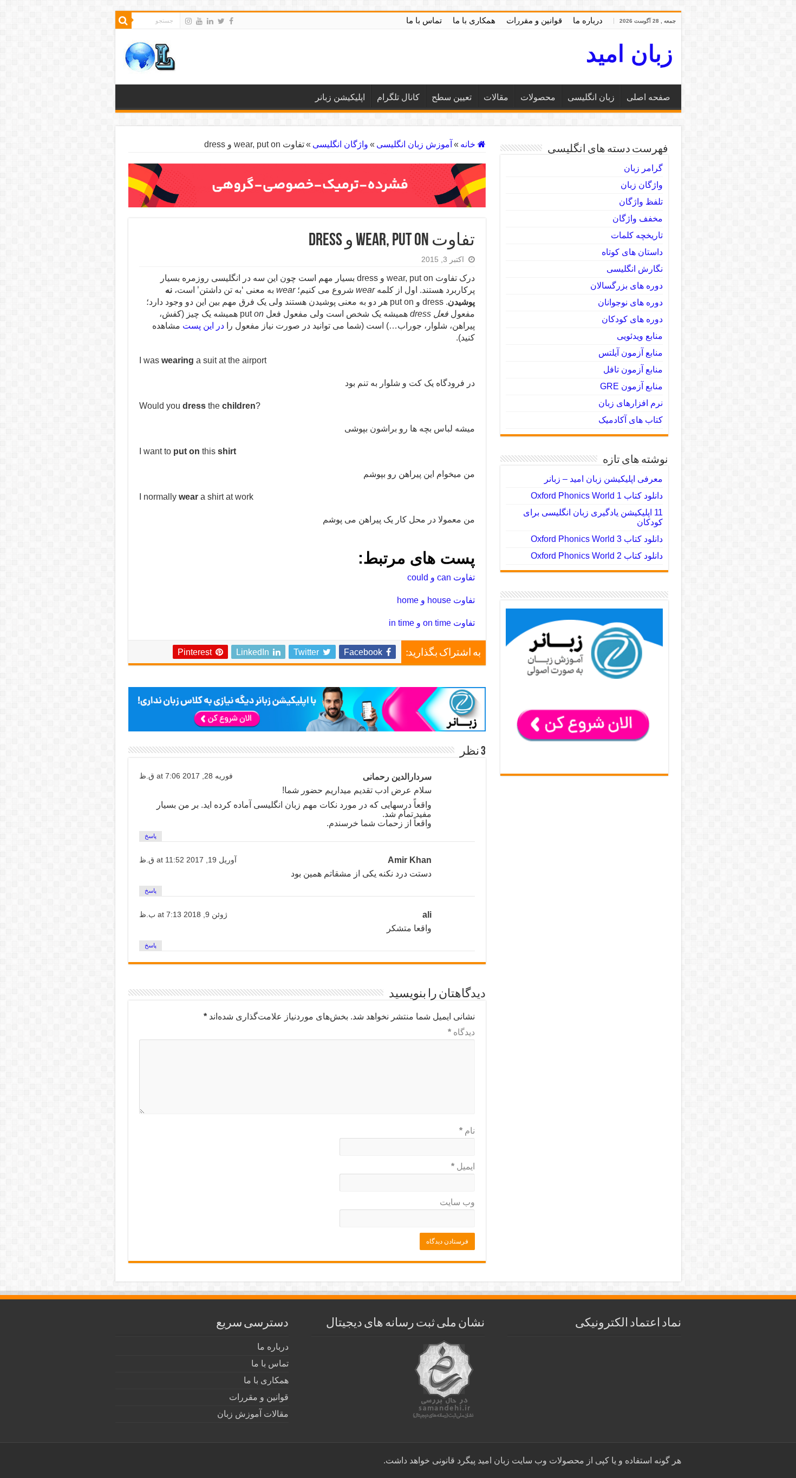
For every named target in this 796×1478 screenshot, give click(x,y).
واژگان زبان (642, 184)
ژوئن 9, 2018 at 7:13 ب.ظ (183, 915)
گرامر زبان (643, 168)
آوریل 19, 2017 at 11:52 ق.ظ (188, 860)
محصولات (538, 97)
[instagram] (188, 21)
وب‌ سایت (457, 1202)
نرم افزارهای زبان (630, 403)
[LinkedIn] (210, 21)
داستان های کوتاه (632, 252)
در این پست (203, 325)
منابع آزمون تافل (633, 369)
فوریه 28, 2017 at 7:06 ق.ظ (186, 776)
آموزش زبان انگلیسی (414, 144)
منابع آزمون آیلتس (630, 352)
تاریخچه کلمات (637, 235)
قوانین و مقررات (534, 20)
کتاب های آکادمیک (630, 419)
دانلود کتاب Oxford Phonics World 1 (597, 495)
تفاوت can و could (441, 577)
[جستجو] (123, 20)
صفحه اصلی (648, 97)
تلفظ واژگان (641, 201)
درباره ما (588, 20)
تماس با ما (424, 20)
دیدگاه (461, 1032)
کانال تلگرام (398, 97)
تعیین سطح (452, 97)
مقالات (496, 97)
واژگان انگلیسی (340, 144)
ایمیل (463, 1166)
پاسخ (150, 836)
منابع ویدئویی (640, 336)
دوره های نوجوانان (630, 302)
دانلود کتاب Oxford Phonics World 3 (597, 539)
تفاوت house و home (436, 600)
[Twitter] (221, 21)
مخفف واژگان (637, 218)
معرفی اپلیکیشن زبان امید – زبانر (603, 478)
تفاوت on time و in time (432, 622)
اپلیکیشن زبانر (340, 97)
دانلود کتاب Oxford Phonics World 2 (597, 555)
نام (467, 1130)
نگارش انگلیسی (634, 268)
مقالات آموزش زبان (253, 1413)
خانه (469, 144)
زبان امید (629, 54)
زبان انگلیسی (591, 97)
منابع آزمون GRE (631, 386)
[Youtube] (199, 21)
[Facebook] (231, 21)
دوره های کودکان (632, 319)
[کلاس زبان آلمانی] (307, 184)
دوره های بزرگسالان (626, 285)
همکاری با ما (474, 20)
